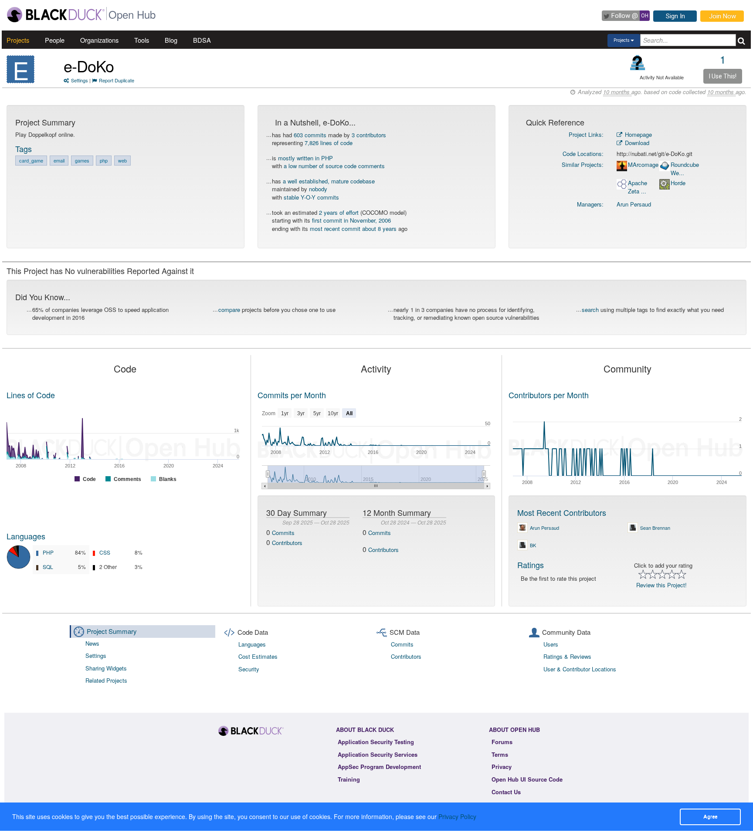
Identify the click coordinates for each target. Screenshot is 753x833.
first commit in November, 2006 (351, 220)
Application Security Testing (376, 742)
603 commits (310, 135)
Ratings (530, 564)
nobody (318, 189)
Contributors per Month (549, 394)
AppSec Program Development (379, 766)
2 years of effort (339, 212)
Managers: (590, 204)
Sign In (675, 16)
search (590, 309)
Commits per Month (292, 394)
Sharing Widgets (106, 668)
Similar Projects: (583, 164)
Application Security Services (377, 754)
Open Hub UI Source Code (527, 779)
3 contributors (369, 135)
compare (229, 309)
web (122, 160)
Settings (79, 80)
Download (636, 143)
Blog (171, 39)
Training (349, 779)
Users (550, 644)
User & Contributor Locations (579, 669)
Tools (141, 39)
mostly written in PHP (305, 158)
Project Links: (586, 134)
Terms (500, 754)
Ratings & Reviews (567, 656)
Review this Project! (661, 585)
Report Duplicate (116, 80)
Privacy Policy (457, 816)
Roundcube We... (685, 169)
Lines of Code (31, 394)
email (59, 160)
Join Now (722, 16)
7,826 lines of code (329, 143)
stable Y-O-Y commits (311, 197)
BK (533, 545)
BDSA (202, 39)
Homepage (637, 134)
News (92, 643)
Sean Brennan (655, 527)
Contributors (287, 542)
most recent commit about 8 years (353, 228)
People (54, 39)
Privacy (502, 766)
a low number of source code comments (334, 166)
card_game (31, 160)
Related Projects (106, 680)
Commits (283, 532)
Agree (710, 816)
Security (248, 669)
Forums (502, 742)
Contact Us (506, 792)
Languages (26, 536)
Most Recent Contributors (561, 512)
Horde (678, 183)
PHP (48, 552)
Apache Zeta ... (637, 187)
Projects (18, 39)
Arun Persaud (634, 204)
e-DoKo (89, 65)
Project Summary (112, 631)
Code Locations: (583, 153)
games (82, 160)
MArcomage (643, 165)
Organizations (99, 39)
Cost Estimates (258, 656)
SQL (48, 566)
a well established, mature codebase (329, 181)
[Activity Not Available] (637, 62)
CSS (104, 552)
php (104, 160)
